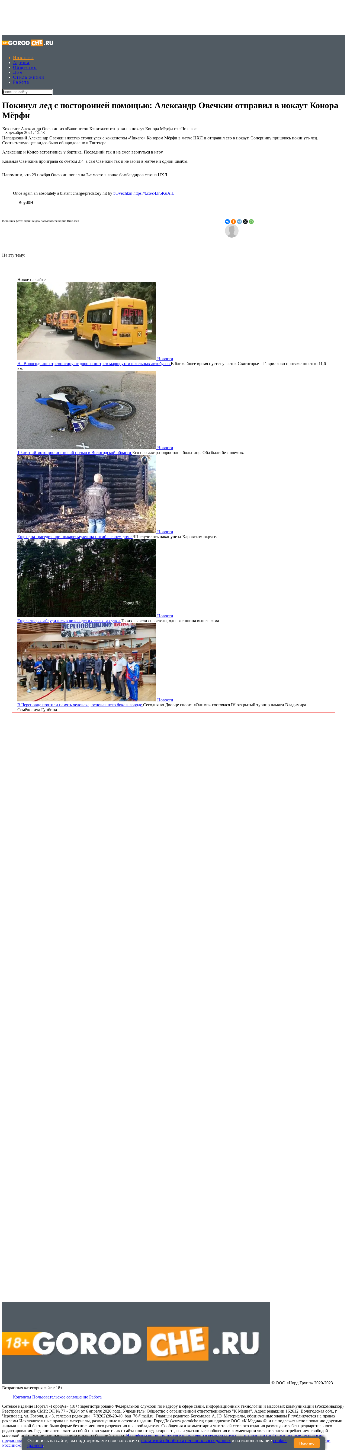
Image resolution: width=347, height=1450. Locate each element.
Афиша (21, 62)
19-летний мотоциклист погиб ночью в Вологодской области (74, 452)
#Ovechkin (122, 193)
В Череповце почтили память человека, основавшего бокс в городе (80, 704)
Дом (18, 72)
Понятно (306, 1443)
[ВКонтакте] (227, 221)
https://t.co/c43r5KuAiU (154, 193)
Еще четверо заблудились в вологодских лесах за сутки (69, 620)
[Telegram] (239, 221)
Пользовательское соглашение (60, 1397)
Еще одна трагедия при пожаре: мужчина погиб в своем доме (75, 536)
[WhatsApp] (251, 221)
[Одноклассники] (233, 221)
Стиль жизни (28, 77)
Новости (23, 57)
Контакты (22, 1397)
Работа (21, 82)
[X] (245, 221)
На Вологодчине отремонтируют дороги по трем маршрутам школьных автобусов (94, 363)
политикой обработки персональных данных (186, 1440)
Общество (25, 67)
